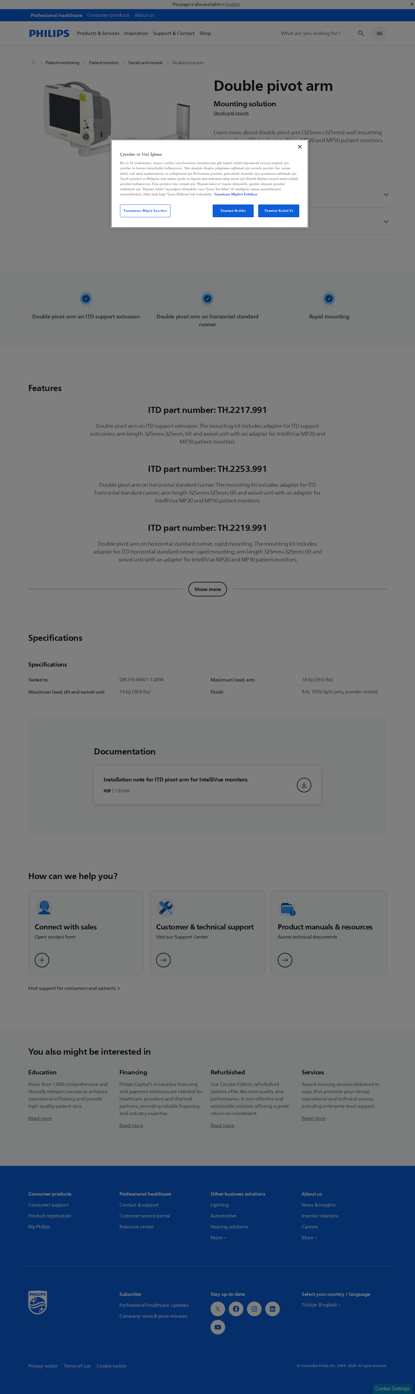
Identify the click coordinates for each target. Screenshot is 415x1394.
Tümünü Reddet (233, 210)
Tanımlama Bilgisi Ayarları (145, 210)
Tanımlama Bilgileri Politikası (235, 194)
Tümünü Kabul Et (278, 210)
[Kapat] (300, 146)
